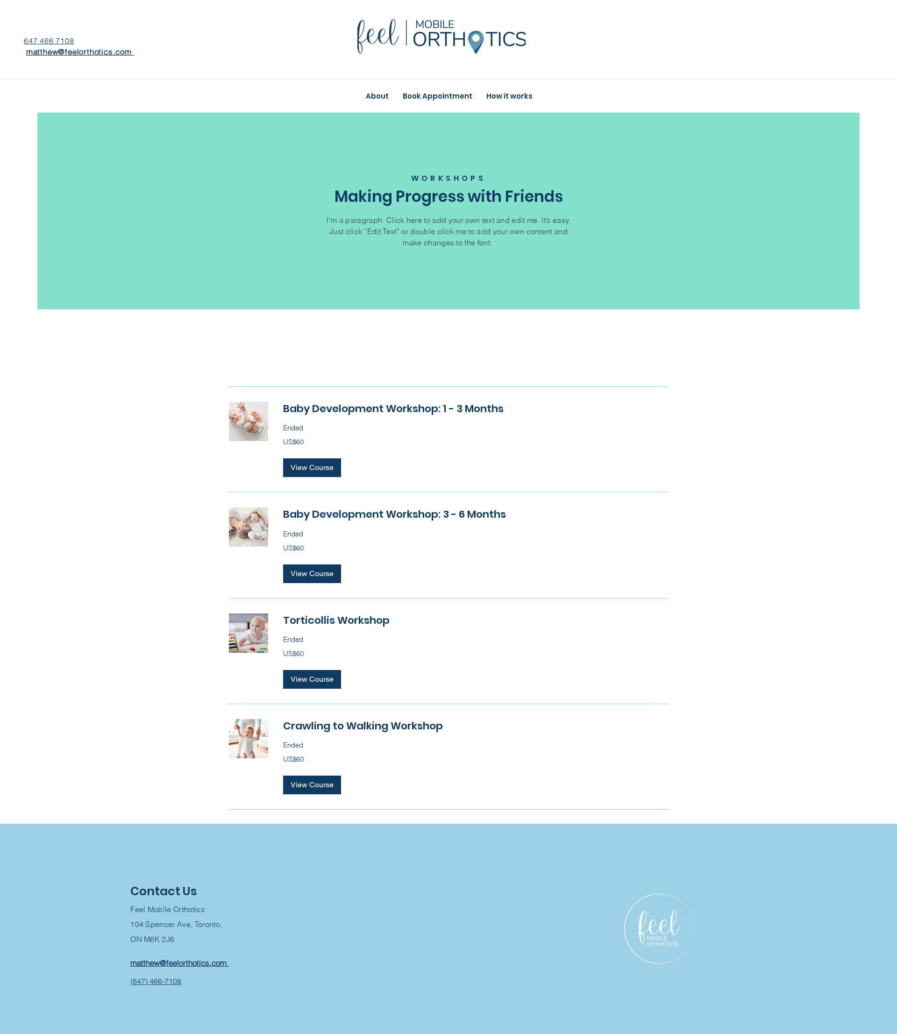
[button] (312, 467)
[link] (475, 408)
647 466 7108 (49, 40)
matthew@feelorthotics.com (80, 52)
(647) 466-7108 (155, 981)
